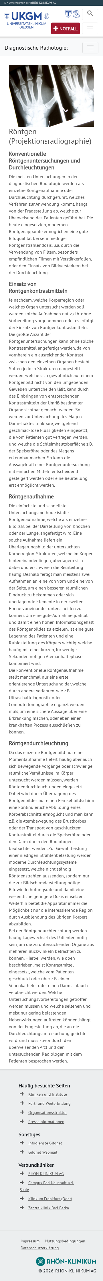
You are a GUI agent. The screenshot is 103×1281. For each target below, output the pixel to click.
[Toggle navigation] (90, 14)
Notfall (69, 28)
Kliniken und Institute (47, 1094)
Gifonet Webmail (42, 1152)
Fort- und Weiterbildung (49, 1103)
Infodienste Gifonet (45, 1143)
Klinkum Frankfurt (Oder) (50, 1198)
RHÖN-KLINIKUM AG (46, 1173)
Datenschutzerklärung (40, 1247)
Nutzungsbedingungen (65, 1241)
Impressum (30, 1241)
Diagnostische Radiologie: (36, 47)
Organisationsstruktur (47, 1112)
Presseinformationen (46, 1121)
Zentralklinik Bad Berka (48, 1207)
